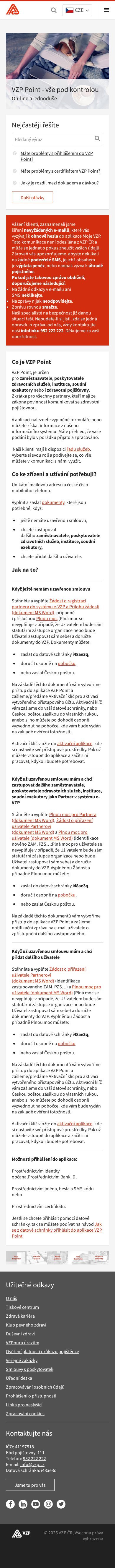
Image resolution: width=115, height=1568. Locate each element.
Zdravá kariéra (20, 1316)
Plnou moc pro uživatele (50, 835)
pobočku (66, 663)
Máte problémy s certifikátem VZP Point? (60, 171)
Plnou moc (47, 618)
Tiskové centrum (22, 1307)
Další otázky (32, 197)
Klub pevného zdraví (26, 1325)
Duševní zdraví (20, 1334)
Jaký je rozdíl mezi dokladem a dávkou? (60, 183)
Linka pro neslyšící (24, 1405)
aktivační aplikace (74, 743)
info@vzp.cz (32, 1464)
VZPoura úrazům (22, 1342)
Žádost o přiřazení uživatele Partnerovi (49, 972)
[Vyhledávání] (54, 10)
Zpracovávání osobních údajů (35, 1387)
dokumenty (53, 502)
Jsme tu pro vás (30, 1485)
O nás (11, 1298)
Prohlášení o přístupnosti (31, 1396)
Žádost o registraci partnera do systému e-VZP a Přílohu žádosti (55, 603)
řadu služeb (78, 449)
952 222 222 (34, 1458)
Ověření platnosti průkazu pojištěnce (42, 1351)
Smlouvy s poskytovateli (29, 1369)
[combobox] (77, 11)
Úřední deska (19, 1378)
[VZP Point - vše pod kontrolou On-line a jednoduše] (57, 71)
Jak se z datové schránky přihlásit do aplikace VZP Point (57, 1230)
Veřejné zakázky (21, 1360)
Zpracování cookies (25, 1413)
